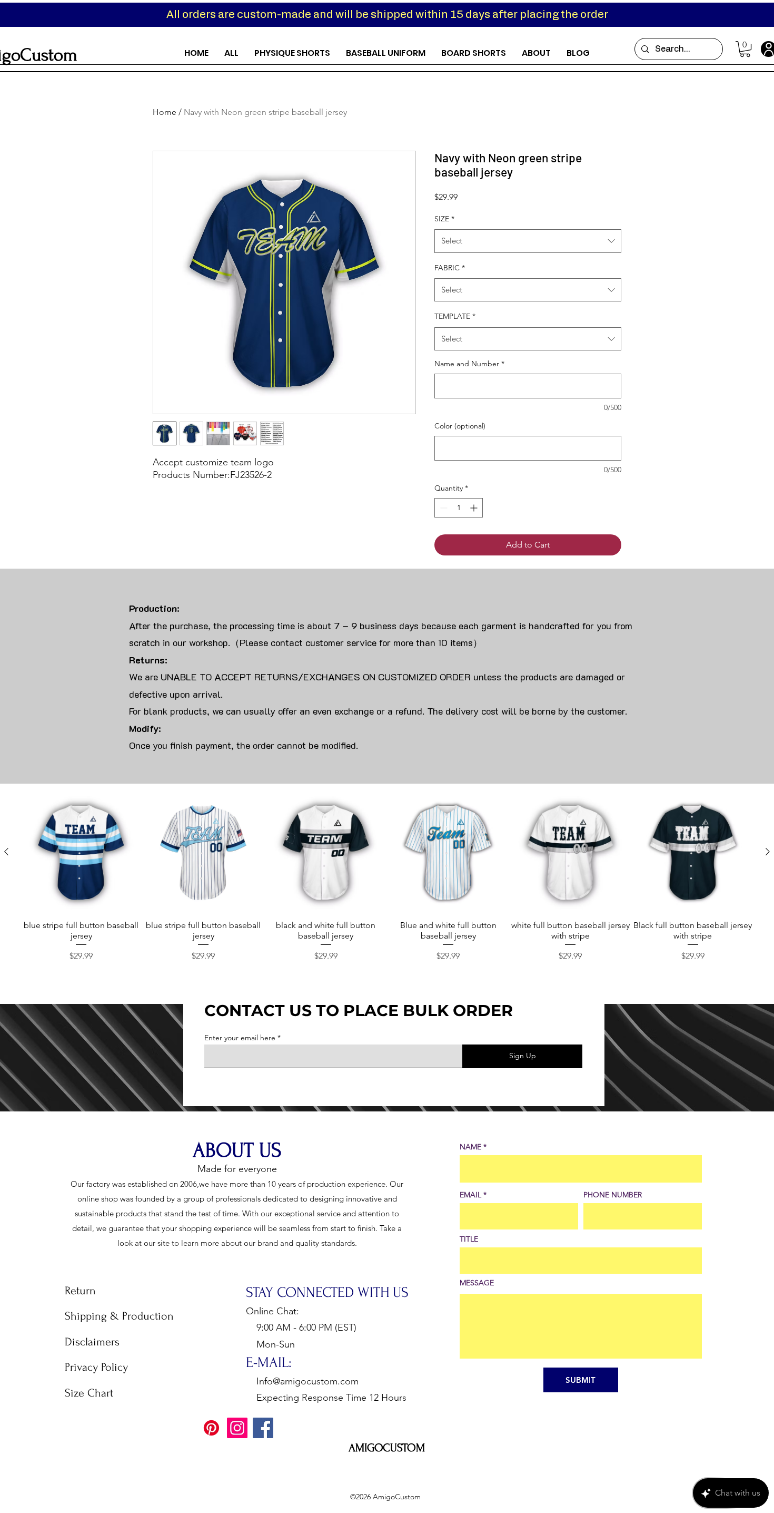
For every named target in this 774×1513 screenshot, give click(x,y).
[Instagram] (237, 1428)
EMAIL (470, 1194)
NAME (470, 1146)
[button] (745, 49)
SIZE (444, 218)
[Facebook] (263, 1428)
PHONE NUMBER (612, 1194)
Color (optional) (459, 426)
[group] (387, 877)
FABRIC (449, 267)
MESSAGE (477, 1282)
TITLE (469, 1239)
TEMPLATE (454, 316)
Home (164, 112)
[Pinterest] (211, 1428)
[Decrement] (442, 508)
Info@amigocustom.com (307, 1381)
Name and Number (469, 363)
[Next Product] (767, 851)
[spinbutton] (458, 508)
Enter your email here (239, 1037)
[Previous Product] (6, 851)
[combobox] (527, 240)
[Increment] (474, 508)
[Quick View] (81, 852)
